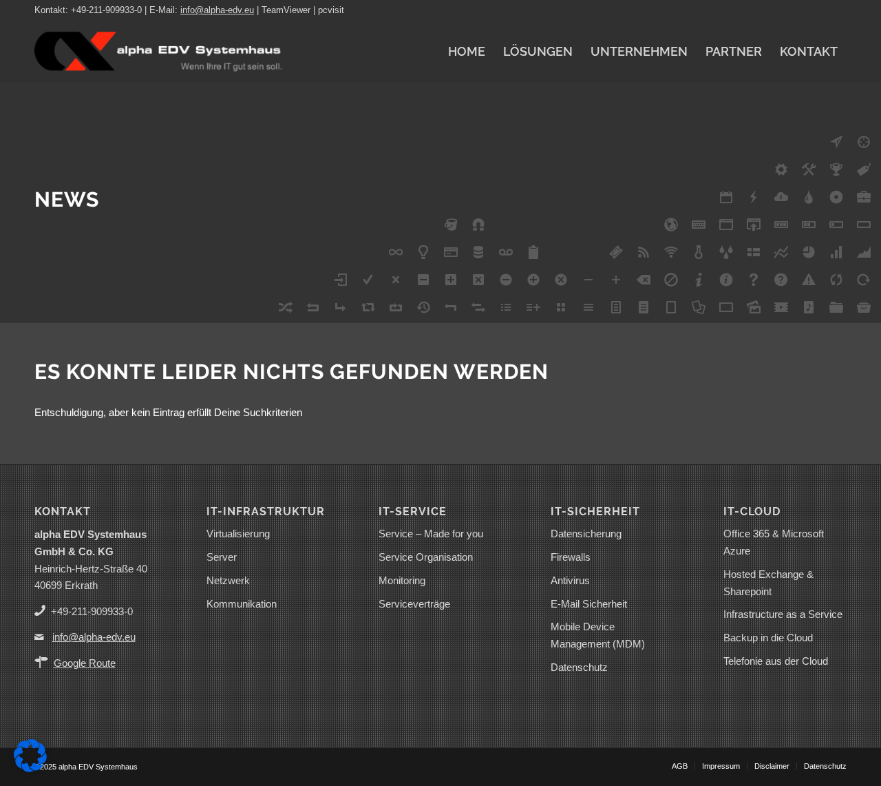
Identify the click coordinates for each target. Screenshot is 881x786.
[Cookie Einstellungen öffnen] (30, 768)
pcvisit (331, 10)
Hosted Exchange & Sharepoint (768, 582)
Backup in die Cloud (768, 637)
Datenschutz (579, 667)
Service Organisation (426, 557)
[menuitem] (466, 52)
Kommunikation (241, 604)
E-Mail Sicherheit (589, 604)
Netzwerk (228, 580)
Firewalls (571, 557)
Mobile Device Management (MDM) (598, 635)
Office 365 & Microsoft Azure (773, 542)
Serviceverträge (414, 604)
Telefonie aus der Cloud (775, 661)
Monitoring (402, 580)
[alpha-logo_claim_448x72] (158, 52)
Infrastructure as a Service (782, 614)
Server (221, 557)
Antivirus (570, 580)
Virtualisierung (238, 533)
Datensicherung (586, 533)
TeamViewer (286, 10)
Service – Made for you (431, 533)
